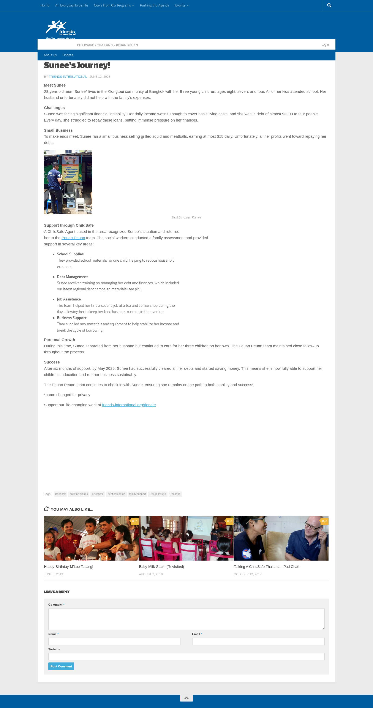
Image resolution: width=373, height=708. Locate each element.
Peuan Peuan (73, 238)
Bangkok (60, 494)
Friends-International (68, 76)
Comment (56, 604)
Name (53, 634)
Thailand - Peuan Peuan (117, 45)
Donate (68, 55)
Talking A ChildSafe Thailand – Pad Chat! (266, 567)
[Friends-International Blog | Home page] (60, 30)
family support (137, 494)
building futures (79, 494)
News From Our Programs (112, 5)
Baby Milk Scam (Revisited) (161, 567)
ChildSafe (85, 45)
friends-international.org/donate (129, 405)
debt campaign (116, 494)
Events (180, 5)
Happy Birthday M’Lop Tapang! (68, 567)
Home (45, 5)
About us (50, 55)
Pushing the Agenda (154, 5)
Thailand (175, 494)
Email (197, 634)
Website (54, 649)
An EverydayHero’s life (71, 5)
